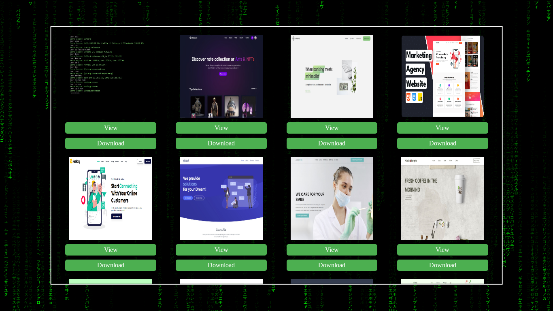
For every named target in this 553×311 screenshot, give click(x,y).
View (110, 127)
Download (110, 143)
